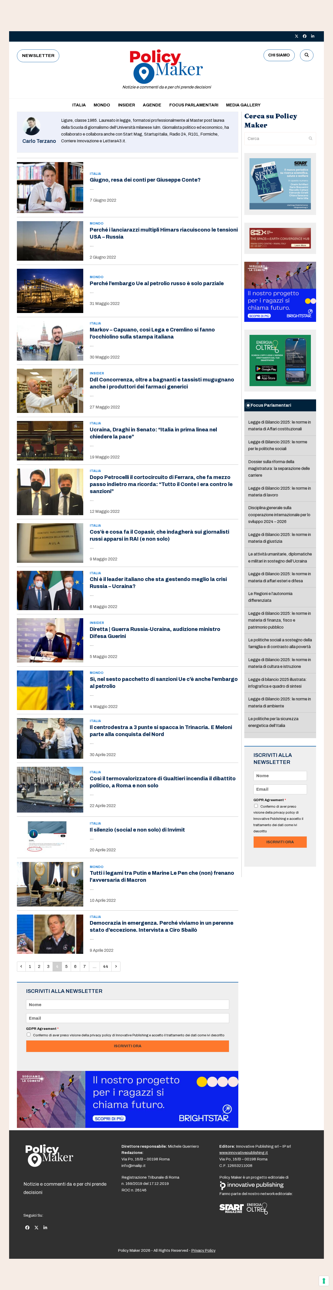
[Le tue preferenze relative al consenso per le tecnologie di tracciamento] (324, 1281)
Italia (95, 174)
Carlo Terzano (39, 141)
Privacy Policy (203, 1250)
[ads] (127, 1126)
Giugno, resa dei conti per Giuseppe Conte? (145, 180)
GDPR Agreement (42, 1029)
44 (107, 966)
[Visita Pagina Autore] (31, 134)
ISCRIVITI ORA (127, 1046)
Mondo (97, 223)
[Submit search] (310, 138)
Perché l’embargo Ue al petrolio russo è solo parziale (157, 283)
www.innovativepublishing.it (243, 1153)
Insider (97, 373)
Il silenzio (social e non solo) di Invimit (137, 830)
